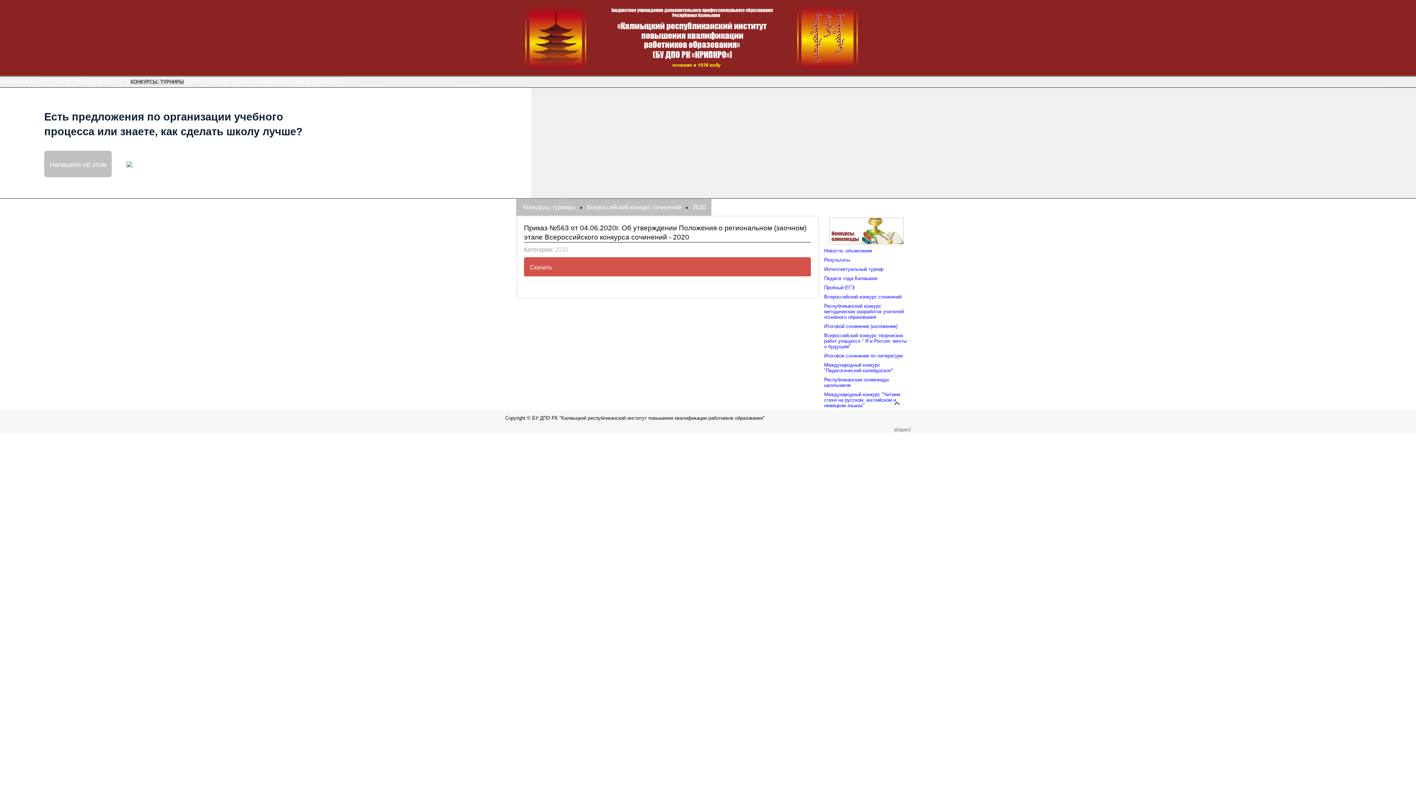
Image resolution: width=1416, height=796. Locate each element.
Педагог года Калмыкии (240, 82)
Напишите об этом (78, 164)
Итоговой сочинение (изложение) (861, 326)
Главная (11, 82)
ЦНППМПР (196, 82)
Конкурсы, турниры (157, 82)
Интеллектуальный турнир (854, 269)
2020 (561, 250)
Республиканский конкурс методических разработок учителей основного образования (864, 311)
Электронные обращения (308, 82)
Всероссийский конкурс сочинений (863, 297)
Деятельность (111, 82)
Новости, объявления (848, 251)
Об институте (40, 82)
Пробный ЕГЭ (839, 287)
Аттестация (75, 82)
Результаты (837, 260)
